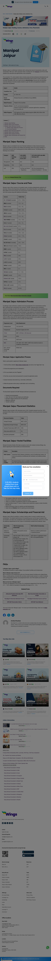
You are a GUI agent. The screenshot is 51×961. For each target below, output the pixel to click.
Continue (27, 493)
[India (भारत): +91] (24, 479)
